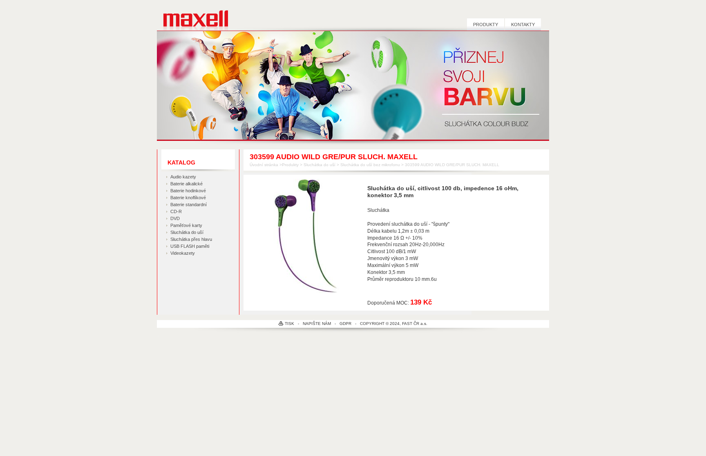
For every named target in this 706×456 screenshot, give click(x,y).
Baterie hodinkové (188, 190)
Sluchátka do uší (186, 232)
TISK (289, 323)
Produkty (485, 24)
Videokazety (182, 253)
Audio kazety (183, 176)
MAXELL (193, 19)
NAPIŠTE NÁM (317, 323)
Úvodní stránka (264, 164)
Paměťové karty (186, 225)
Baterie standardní (188, 204)
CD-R (176, 211)
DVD (175, 218)
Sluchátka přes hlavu (191, 239)
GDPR (345, 323)
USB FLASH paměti (189, 246)
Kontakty (523, 24)
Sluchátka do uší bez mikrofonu (370, 164)
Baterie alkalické (186, 183)
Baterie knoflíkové (188, 197)
